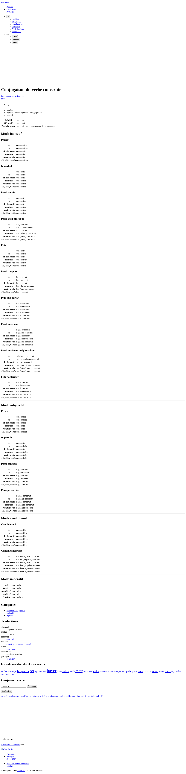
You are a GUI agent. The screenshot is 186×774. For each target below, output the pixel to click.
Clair (15, 37)
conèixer (147, 671)
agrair (37, 671)
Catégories (11, 9)
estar (79, 671)
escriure (43, 671)
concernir (11, 639)
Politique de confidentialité (18, 763)
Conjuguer (32, 686)
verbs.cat (5, 2)
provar (89, 671)
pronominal (75, 696)
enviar (106, 671)
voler (96, 671)
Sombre (16, 40)
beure (59, 671)
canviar (8, 674)
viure (84, 672)
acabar (161, 671)
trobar (179, 671)
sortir (124, 671)
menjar (117, 671)
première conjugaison (10, 696)
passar (134, 671)
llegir (173, 672)
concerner (20, 644)
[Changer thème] (8, 34)
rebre (2, 675)
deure (112, 671)
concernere (11, 649)
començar (12, 671)
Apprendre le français (10, 744)
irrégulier (92, 696)
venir (72, 671)
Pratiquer (10, 12)
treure (102, 672)
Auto (15, 42)
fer (19, 671)
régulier (10, 615)
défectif (99, 696)
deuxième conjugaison (29, 696)
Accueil (10, 7)
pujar (129, 671)
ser (32, 671)
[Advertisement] (82, 65)
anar (140, 671)
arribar (4, 671)
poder (25, 671)
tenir (168, 671)
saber (65, 671)
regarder (29, 644)
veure (155, 671)
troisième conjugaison (16, 610)
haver (52, 670)
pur (60, 696)
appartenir (11, 644)
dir (13, 674)
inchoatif (10, 613)
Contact (10, 766)
